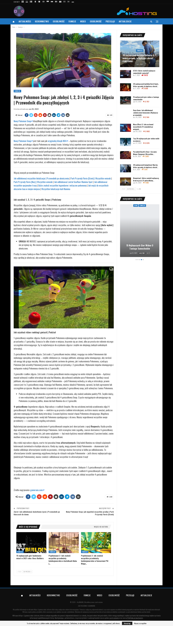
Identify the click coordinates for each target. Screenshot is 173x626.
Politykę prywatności (135, 618)
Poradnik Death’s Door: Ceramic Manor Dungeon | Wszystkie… (145, 152)
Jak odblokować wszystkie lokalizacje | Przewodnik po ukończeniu (41, 178)
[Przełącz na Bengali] (64, 1)
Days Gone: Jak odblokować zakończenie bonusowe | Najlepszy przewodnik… (145, 112)
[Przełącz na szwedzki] (56, 1)
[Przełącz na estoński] (27, 1)
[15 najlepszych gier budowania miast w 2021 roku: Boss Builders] (31, 542)
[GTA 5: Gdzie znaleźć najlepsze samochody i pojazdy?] (125, 74)
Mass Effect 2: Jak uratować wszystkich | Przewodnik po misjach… (143, 126)
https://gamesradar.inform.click (44, 609)
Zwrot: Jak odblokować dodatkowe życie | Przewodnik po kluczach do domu (37, 513)
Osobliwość (58, 21)
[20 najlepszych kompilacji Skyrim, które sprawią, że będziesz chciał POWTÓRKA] (125, 168)
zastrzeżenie (114, 618)
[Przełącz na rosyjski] (23, 1)
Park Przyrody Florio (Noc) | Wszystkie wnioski (33, 182)
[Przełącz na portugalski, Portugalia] (69, 1)
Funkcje (72, 21)
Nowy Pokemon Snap (22, 121)
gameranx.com (36, 490)
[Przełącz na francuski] (35, 1)
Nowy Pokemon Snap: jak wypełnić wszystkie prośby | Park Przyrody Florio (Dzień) (90, 513)
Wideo (83, 21)
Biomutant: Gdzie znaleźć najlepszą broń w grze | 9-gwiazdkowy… (146, 179)
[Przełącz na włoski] (39, 1)
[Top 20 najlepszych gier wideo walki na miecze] (125, 142)
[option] (139, 231)
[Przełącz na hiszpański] (52, 1)
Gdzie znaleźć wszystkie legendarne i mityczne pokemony (62, 185)
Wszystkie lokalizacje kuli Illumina (55, 189)
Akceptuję (127, 623)
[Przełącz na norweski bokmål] (43, 1)
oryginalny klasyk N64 (57, 141)
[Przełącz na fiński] (31, 1)
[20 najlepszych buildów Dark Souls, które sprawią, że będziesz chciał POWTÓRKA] (125, 87)
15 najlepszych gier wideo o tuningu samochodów (146, 98)
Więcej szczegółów (140, 623)
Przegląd (110, 21)
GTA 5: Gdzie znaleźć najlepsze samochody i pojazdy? (144, 71)
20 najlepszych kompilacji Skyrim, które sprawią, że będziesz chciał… (145, 166)
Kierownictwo (42, 21)
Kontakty (17, 2)
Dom (135, 205)
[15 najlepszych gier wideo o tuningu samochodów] (125, 100)
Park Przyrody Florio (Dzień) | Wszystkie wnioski (91, 178)
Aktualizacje (125, 21)
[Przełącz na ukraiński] (60, 1)
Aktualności (25, 21)
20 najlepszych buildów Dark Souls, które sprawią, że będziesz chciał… (146, 85)
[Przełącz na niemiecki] (73, 1)
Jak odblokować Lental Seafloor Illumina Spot (73, 182)
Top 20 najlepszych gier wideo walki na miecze (146, 139)
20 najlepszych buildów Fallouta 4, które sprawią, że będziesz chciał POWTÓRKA (138, 58)
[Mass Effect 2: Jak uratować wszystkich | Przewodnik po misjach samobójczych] (125, 128)
